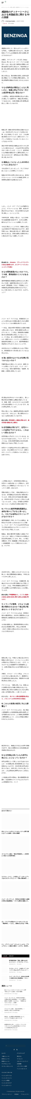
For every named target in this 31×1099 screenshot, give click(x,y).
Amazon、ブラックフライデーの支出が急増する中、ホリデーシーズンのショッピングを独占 (15, 264)
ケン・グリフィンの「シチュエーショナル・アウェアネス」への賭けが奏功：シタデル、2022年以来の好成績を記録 (15, 946)
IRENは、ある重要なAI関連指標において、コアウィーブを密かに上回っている (14, 1017)
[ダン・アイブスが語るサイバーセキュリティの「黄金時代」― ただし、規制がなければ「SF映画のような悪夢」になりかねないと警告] (15, 912)
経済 (14, 7)
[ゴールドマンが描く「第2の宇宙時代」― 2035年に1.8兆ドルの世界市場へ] (15, 844)
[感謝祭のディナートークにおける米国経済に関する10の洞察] (15, 35)
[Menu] (3, 2)
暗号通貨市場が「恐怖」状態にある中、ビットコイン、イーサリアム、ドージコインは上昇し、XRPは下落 (19, 962)
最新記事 (11, 956)
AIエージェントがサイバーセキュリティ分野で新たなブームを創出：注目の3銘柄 (15, 832)
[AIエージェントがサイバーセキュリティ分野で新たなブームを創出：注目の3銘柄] (15, 821)
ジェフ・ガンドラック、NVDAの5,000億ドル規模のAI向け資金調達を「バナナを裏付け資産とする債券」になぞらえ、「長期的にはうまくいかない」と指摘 (15, 901)
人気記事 (5, 956)
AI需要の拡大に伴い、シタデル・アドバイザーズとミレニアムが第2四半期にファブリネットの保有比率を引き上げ (15, 1026)
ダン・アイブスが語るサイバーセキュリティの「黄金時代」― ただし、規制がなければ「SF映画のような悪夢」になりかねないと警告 (15, 923)
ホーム (3, 7)
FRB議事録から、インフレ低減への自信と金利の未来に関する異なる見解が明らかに (15, 597)
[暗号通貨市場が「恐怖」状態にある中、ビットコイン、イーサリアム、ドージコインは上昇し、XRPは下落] (5, 962)
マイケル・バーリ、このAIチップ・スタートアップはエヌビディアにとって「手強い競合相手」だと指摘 (15, 878)
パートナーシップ (21, 1053)
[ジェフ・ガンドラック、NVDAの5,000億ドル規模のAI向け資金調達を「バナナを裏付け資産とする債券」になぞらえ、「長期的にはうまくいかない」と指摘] (15, 889)
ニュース (7, 7)
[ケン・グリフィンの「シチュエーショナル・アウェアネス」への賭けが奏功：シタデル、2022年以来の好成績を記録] (15, 934)
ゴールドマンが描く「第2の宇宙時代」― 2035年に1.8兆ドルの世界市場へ (15, 855)
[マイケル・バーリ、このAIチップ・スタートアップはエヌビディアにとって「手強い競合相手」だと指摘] (15, 866)
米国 (11, 7)
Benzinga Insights (10, 21)
